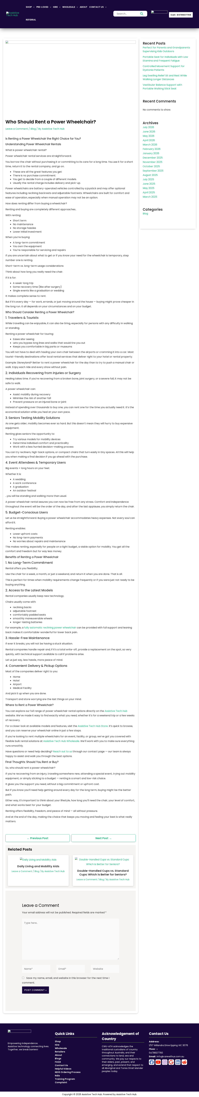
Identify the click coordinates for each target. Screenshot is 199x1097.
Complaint (61, 1082)
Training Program (65, 1079)
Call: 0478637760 (181, 15)
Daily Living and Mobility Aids (38, 866)
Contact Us (96, 7)
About (83, 7)
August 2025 (150, 175)
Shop (29, 7)
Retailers (60, 1051)
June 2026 (149, 131)
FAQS (58, 1061)
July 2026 (148, 127)
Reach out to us (62, 751)
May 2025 (148, 188)
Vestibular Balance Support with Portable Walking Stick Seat (162, 86)
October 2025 (151, 166)
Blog (33, 129)
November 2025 (152, 162)
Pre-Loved (42, 7)
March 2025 (150, 197)
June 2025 (149, 184)
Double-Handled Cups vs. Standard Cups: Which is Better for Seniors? (103, 872)
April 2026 (149, 140)
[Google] (171, 1062)
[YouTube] (158, 1062)
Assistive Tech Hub (116, 711)
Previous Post (37, 838)
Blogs (58, 1058)
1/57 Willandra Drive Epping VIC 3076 (168, 1045)
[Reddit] (184, 1062)
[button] (33, 7)
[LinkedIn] (177, 1062)
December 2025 (153, 157)
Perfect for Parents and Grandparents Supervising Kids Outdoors (166, 49)
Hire (55, 7)
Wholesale (68, 7)
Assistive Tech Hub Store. (93, 726)
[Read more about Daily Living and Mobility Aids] (38, 859)
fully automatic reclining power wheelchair (50, 627)
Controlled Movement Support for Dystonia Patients (164, 68)
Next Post (103, 838)
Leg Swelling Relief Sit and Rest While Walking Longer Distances (165, 77)
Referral (31, 19)
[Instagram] (164, 1062)
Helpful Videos (63, 1068)
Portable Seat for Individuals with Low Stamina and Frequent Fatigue (165, 58)
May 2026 (148, 136)
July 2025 (148, 179)
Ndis (57, 1075)
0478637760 (156, 1052)
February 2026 (151, 149)
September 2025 (153, 170)
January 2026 (151, 153)
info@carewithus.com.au (170, 1056)
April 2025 (149, 192)
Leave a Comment (16, 129)
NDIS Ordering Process (68, 1072)
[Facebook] (151, 1062)
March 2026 (150, 144)
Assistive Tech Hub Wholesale (61, 741)
